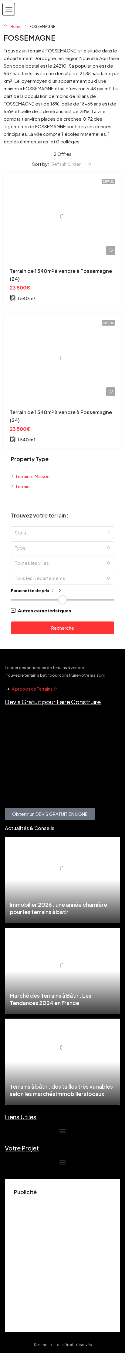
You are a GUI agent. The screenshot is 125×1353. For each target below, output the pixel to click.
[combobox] (71, 164)
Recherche (62, 628)
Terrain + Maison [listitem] (32, 476)
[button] (8, 9)
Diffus (108, 181)
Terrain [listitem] (22, 486)
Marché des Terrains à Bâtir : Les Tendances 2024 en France (50, 999)
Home (16, 26)
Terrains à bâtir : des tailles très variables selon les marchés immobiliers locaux (61, 1090)
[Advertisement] (62, 1260)
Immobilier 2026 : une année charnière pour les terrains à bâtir (58, 908)
